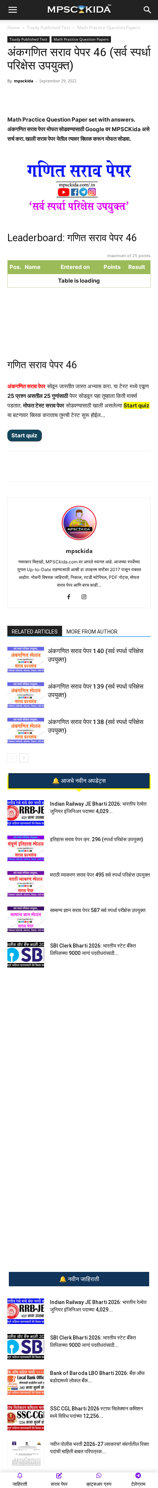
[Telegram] (54, 97)
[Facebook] (71, 97)
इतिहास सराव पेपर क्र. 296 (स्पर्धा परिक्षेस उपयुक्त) (96, 839)
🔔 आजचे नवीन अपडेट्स (79, 781)
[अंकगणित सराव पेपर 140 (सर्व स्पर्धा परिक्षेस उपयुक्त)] (25, 659)
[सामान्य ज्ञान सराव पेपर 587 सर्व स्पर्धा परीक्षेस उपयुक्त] (25, 919)
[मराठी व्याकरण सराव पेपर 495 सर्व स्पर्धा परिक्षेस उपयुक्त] (25, 884)
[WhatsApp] (37, 97)
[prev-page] (12, 757)
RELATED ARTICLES (35, 632)
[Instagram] (87, 597)
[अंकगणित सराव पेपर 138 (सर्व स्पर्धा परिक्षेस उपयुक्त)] (25, 730)
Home (13, 27)
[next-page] (23, 757)
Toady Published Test (48, 27)
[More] (106, 97)
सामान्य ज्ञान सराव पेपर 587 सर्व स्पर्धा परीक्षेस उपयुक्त (98, 910)
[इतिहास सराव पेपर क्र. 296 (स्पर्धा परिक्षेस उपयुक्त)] (25, 848)
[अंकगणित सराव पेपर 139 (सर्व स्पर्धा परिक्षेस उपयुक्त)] (25, 695)
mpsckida (23, 80)
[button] (12, 10)
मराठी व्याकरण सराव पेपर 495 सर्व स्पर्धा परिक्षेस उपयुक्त (100, 875)
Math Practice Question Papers (108, 27)
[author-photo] (79, 540)
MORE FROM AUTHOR (92, 632)
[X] (88, 97)
